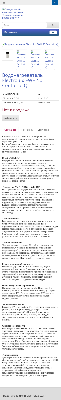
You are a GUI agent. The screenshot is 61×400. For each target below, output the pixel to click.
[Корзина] (4, 2)
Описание (10, 129)
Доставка (43, 129)
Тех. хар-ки (27, 129)
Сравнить (12, 117)
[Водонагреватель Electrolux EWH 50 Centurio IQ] (30, 44)
